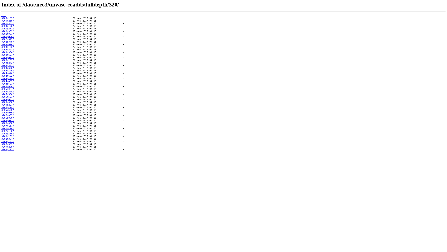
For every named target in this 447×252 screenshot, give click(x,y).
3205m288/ (7, 91)
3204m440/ (7, 73)
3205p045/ (7, 99)
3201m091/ (7, 34)
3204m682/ (7, 76)
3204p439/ (7, 81)
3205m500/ (7, 94)
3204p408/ (7, 78)
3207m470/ (7, 128)
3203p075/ (7, 57)
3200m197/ (7, 18)
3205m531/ (7, 97)
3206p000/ (7, 118)
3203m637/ (7, 55)
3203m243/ (7, 49)
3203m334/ (7, 52)
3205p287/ (7, 104)
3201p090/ (7, 36)
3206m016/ (7, 112)
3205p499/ (7, 107)
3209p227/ (7, 149)
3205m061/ (7, 89)
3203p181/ (7, 60)
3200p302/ (7, 31)
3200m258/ (7, 20)
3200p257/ (7, 28)
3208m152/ (7, 136)
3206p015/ (7, 120)
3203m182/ (7, 47)
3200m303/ (7, 23)
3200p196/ (7, 26)
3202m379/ (7, 39)
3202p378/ (7, 41)
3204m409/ (7, 70)
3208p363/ (7, 144)
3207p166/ (7, 131)
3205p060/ (7, 102)
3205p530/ (7, 110)
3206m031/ (7, 115)
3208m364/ (7, 139)
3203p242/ (7, 62)
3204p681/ (7, 83)
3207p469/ (7, 133)
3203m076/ (7, 44)
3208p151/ (7, 141)
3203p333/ (7, 65)
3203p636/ (7, 68)
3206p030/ (7, 123)
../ (3, 15)
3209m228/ (7, 146)
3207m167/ (7, 125)
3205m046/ (7, 86)
